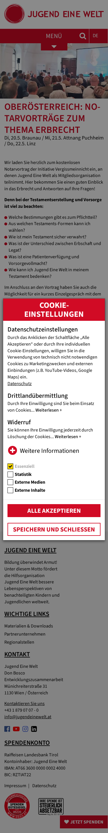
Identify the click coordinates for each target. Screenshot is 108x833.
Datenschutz (19, 383)
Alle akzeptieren (54, 510)
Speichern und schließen (54, 529)
